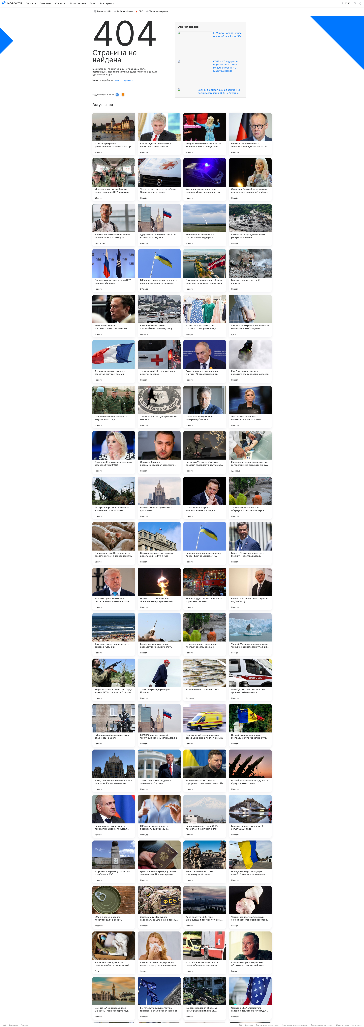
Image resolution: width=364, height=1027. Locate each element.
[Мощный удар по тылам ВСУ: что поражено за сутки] (204, 589)
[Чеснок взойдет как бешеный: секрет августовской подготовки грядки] (250, 907)
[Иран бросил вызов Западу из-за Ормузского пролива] (250, 771)
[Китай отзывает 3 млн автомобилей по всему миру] (159, 316)
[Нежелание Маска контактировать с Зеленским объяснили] (113, 316)
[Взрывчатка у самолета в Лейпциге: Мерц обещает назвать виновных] (250, 134)
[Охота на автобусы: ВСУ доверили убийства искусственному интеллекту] (204, 407)
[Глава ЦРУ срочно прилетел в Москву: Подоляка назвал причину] (250, 543)
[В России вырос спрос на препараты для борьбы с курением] (159, 816)
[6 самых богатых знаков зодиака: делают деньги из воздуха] (113, 225)
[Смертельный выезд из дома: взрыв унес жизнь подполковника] (204, 725)
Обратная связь (342, 1025)
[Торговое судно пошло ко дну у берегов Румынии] (113, 634)
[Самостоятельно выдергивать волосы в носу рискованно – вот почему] (159, 952)
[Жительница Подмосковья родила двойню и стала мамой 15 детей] (113, 952)
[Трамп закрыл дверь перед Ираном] (159, 680)
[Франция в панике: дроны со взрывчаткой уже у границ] (113, 361)
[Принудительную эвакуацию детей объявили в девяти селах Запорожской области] (250, 862)
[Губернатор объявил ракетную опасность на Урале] (113, 725)
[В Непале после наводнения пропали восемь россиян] (204, 634)
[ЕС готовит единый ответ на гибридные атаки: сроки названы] (159, 998)
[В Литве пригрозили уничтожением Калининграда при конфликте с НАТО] (113, 134)
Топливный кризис (159, 11)
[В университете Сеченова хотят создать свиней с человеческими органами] (113, 543)
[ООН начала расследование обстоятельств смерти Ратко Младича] (250, 952)
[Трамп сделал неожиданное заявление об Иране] (159, 771)
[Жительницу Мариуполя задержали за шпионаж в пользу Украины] (159, 907)
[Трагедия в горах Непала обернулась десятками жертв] (250, 498)
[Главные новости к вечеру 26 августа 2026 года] (250, 816)
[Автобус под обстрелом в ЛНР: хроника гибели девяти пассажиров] (250, 680)
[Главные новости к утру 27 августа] (250, 270)
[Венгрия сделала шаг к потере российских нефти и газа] (159, 543)
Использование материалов (322, 1025)
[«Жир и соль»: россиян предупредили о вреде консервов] (113, 907)
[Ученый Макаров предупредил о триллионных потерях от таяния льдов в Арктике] (250, 634)
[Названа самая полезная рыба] (204, 680)
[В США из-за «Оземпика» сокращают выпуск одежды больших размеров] (204, 316)
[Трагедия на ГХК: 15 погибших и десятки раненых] (159, 361)
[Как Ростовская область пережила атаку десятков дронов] (250, 361)
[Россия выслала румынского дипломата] (159, 498)
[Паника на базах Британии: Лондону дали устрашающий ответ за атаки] (159, 589)
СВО (141, 11)
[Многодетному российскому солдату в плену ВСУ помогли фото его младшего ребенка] (113, 179)
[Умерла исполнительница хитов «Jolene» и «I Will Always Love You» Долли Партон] (204, 134)
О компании (13, 1025)
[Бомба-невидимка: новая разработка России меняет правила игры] (159, 634)
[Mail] (4, 3)
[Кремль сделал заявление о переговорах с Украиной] (159, 134)
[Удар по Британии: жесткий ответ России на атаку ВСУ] (159, 225)
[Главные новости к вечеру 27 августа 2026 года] (113, 407)
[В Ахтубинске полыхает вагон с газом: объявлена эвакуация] (204, 952)
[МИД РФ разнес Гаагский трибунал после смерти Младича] (159, 725)
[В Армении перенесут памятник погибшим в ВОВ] (113, 862)
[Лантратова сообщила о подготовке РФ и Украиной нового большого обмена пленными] (250, 407)
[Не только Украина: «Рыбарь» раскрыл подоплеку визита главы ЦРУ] (204, 452)
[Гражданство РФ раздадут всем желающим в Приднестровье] (159, 862)
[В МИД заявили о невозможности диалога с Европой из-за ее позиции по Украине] (113, 771)
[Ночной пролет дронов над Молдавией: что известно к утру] (250, 725)
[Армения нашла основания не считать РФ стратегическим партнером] (204, 361)
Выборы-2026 (104, 11)
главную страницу (123, 80)
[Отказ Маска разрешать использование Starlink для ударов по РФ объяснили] (204, 498)
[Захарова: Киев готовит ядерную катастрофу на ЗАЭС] (113, 452)
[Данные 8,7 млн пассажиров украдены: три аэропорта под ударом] (113, 998)
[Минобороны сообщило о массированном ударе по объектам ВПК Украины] (204, 225)
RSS (240, 1025)
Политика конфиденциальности (295, 1025)
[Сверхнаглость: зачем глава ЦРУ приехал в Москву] (113, 270)
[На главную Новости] (14, 3)
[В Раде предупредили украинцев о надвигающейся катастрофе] (159, 270)
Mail (4, 1025)
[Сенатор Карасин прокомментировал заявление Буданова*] (159, 452)
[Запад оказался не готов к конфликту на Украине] (204, 862)
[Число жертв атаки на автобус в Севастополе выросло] (159, 179)
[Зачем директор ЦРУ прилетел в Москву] (159, 407)
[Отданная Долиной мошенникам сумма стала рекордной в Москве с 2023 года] (250, 179)
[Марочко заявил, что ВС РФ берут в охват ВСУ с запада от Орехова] (113, 680)
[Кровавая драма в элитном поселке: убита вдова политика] (204, 179)
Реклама (24, 1025)
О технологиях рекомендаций (268, 1025)
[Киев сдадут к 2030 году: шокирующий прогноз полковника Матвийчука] (204, 907)
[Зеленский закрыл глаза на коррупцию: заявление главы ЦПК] (204, 771)
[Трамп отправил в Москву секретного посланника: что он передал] (113, 589)
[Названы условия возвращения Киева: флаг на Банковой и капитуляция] (204, 543)
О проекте (249, 1025)
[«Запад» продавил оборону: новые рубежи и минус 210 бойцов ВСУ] (204, 998)
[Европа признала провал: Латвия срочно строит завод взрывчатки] (204, 270)
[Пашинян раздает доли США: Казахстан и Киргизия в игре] (204, 816)
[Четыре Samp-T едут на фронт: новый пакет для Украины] (113, 498)
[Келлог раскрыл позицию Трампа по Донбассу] (250, 589)
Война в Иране (125, 11)
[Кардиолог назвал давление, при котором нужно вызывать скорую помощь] (250, 452)
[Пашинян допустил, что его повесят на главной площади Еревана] (113, 816)
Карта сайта (356, 1025)
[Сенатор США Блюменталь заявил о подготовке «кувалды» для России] (250, 998)
